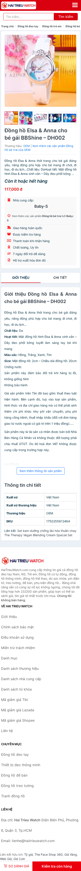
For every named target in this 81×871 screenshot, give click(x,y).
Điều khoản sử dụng (17, 637)
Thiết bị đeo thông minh (20, 765)
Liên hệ (7, 731)
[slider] (11, 118)
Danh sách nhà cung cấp (21, 679)
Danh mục (9, 658)
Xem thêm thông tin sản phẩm (40, 471)
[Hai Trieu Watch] (22, 560)
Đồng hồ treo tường (17, 785)
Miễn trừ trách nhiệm (18, 648)
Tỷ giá (28, 854)
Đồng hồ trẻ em (52, 26)
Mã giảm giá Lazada (17, 710)
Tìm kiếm (65, 16)
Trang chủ (7, 26)
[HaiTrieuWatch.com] (25, 5)
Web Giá (6, 859)
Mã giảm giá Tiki (14, 699)
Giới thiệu (20, 278)
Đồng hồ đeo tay (28, 26)
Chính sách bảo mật (17, 627)
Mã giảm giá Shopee (18, 720)
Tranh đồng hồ (13, 796)
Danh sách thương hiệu (20, 668)
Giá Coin (19, 859)
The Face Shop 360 (49, 854)
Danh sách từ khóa (16, 689)
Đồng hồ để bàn (14, 775)
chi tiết (60, 278)
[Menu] (75, 5)
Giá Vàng (70, 854)
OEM (26, 146)
